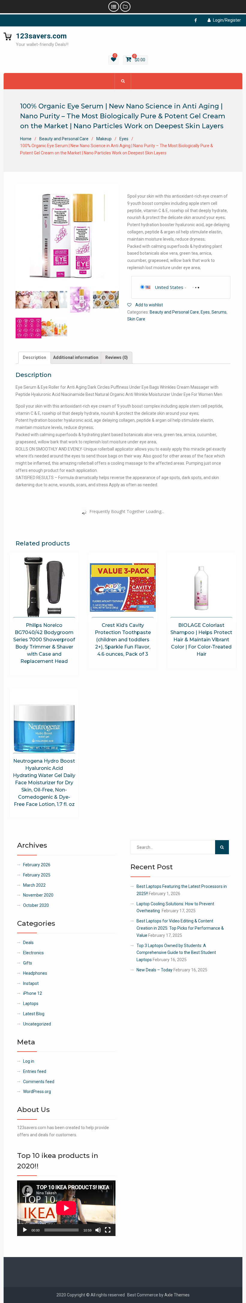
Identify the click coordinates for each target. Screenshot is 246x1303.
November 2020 (38, 895)
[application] (66, 1208)
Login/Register (227, 20)
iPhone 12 (32, 993)
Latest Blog (33, 1013)
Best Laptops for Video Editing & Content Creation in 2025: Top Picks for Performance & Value (180, 928)
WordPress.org (37, 1091)
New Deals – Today (154, 969)
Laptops (30, 1003)
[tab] (34, 358)
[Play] (25, 1230)
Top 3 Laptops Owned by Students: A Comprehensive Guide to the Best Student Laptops (176, 952)
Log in (28, 1061)
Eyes (123, 138)
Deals (28, 942)
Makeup (104, 138)
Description (34, 357)
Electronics (33, 952)
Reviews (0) (116, 357)
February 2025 (36, 875)
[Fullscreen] (108, 1230)
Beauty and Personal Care (63, 138)
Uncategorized (37, 1024)
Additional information (75, 357)
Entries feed (34, 1071)
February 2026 (36, 864)
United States (169, 287)
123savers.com (41, 36)
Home (26, 138)
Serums (219, 312)
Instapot (31, 983)
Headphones (35, 973)
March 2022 (34, 885)
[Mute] (98, 1230)
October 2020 (36, 905)
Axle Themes (177, 1294)
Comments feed (38, 1081)
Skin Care (136, 319)
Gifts (27, 963)
